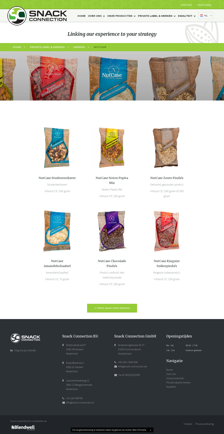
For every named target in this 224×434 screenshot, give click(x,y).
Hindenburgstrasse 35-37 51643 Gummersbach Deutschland (131, 349)
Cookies (188, 423)
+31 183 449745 (74, 398)
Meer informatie (139, 430)
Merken (79, 47)
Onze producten (120, 15)
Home (82, 15)
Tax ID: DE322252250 (129, 375)
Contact (186, 5)
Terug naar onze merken (113, 308)
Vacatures (204, 5)
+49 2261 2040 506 (128, 362)
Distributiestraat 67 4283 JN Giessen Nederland (76, 349)
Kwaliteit (185, 15)
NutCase (100, 47)
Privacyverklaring (204, 423)
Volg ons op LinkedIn (25, 350)
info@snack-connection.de (132, 366)
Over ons (95, 15)
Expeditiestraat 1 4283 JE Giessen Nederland (75, 367)
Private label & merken (155, 15)
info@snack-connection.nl (80, 402)
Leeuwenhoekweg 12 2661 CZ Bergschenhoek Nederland (79, 385)
